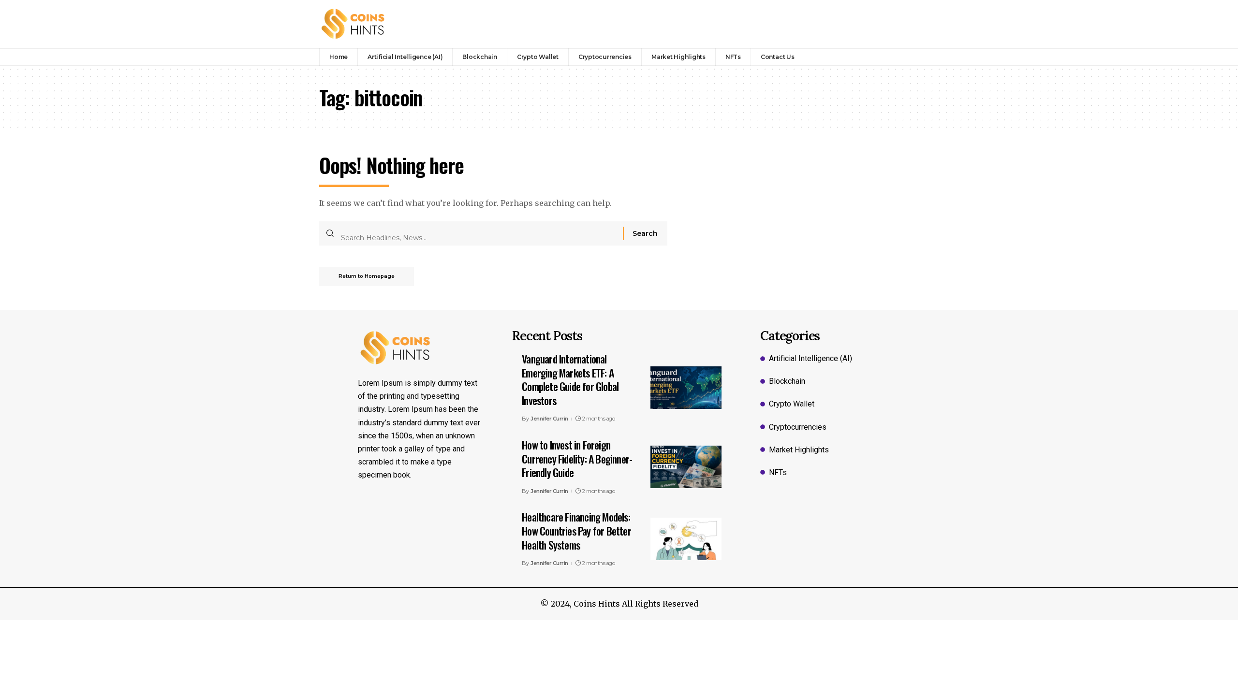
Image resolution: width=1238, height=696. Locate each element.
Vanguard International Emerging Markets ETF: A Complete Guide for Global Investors (570, 379)
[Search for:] (478, 233)
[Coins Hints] (353, 24)
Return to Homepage (367, 276)
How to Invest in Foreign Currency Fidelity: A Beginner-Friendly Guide (577, 458)
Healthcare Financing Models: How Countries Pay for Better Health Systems (576, 530)
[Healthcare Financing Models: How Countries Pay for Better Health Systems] (686, 539)
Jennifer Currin (549, 418)
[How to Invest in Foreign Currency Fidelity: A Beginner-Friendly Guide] (686, 467)
